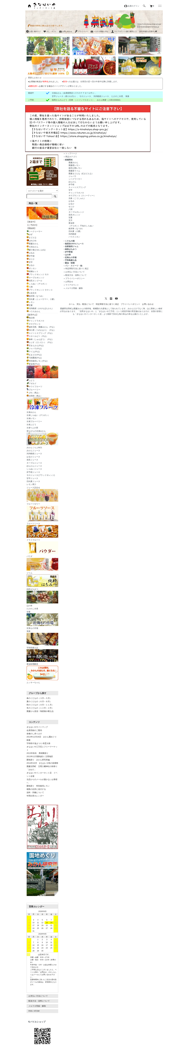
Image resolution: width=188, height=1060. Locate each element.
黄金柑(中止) (34, 364)
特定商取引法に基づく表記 (76, 268)
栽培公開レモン (75, 168)
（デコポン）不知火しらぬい (81, 226)
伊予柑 (71, 184)
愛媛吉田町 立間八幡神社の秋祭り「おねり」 (42, 768)
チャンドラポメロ (76, 193)
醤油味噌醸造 (32, 664)
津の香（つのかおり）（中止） (42, 330)
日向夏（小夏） (75, 231)
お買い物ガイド (35, 31)
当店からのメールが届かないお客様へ (42, 781)
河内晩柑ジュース (101, 96)
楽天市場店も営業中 (146, 31)
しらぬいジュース (34, 469)
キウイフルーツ (35, 386)
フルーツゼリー (33, 504)
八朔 (70, 209)
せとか (71, 206)
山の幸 (68, 255)
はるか (71, 204)
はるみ (71, 201)
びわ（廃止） (34, 393)
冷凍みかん (31, 412)
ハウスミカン (74, 237)
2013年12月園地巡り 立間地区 (40, 756)
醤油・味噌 (70, 263)
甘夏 (70, 217)
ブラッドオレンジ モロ (39, 274)
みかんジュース (33, 450)
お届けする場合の (41, 86)
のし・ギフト (51, 31)
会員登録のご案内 (34, 730)
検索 (28, 740)
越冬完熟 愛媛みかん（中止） (42, 327)
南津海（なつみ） (76, 228)
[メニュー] (160, 6)
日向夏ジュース (33, 481)
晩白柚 (32, 318)
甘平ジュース (32, 478)
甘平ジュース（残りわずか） (64, 96)
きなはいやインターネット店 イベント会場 (42, 774)
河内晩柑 (72, 234)
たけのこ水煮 (117, 96)
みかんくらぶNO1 (34, 447)
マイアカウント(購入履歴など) (125, 31)
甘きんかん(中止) (36, 345)
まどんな (32, 237)
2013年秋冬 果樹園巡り (37, 753)
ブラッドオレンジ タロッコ (40, 290)
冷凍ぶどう (31, 424)
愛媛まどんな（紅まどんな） (81, 173)
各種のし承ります (34, 734)
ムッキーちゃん (33, 682)
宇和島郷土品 (71, 260)
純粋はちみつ (71, 249)
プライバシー (83, 31)
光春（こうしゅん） (77, 198)
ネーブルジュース (34, 463)
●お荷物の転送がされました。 (44, 81)
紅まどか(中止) (35, 355)
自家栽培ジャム (71, 246)
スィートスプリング (77, 187)
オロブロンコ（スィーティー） (82, 195)
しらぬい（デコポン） (38, 284)
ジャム (29, 573)
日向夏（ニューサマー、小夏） (42, 299)
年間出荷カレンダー (35, 796)
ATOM (36, 1011)
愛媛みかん (73, 162)
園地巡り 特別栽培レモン (38, 786)
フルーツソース (33, 523)
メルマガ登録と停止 (101, 31)
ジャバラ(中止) (35, 348)
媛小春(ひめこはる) (37, 250)
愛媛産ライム (74, 171)
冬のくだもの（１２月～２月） (40, 708)
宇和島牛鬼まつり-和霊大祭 (38, 743)
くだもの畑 (70, 241)
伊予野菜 (69, 252)
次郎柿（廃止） (35, 396)
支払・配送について (85, 304)
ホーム (72, 304)
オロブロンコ (34, 324)
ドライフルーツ (33, 540)
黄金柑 (71, 223)
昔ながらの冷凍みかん (36, 431)
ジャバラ (72, 176)
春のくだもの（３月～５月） (39, 698)
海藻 (127, 96)
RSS (30, 1011)
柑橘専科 (69, 160)
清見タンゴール (35, 281)
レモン (32, 302)
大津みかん (33, 247)
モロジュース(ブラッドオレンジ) (41, 475)
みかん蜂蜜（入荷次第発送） (109, 100)
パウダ (29, 556)
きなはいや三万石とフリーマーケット (42, 748)
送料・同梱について (35, 792)
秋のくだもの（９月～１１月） (40, 705)
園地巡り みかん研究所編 (38, 760)
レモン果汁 (31, 484)
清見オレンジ (74, 215)
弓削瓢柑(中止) (35, 358)
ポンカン (32, 268)
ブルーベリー (34, 390)
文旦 (70, 220)
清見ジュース (32, 460)
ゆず (31, 234)
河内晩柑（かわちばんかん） (41, 308)
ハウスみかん (34, 311)
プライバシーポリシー (75, 278)
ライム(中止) (34, 351)
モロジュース (85, 96)
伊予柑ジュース (33, 472)
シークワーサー (75, 179)
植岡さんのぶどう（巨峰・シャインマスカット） (73, 100)
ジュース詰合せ (33, 487)
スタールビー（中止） (38, 336)
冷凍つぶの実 (32, 428)
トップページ (71, 153)
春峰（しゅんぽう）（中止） (41, 339)
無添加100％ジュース (74, 244)
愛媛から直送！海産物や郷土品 (40, 711)
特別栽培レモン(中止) (38, 361)
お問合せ (69, 281)
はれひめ (32, 240)
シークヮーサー (35, 231)
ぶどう (32, 380)
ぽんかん (72, 182)
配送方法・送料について (76, 275)
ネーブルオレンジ (76, 212)
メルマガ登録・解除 (74, 288)
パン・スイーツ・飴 (73, 266)
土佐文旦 (32, 293)
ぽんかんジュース (34, 466)
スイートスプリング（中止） (41, 333)
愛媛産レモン (74, 165)
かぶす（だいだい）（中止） (41, 342)
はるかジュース (33, 457)
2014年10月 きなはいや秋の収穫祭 (42, 763)
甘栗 (28, 612)
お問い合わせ (67, 31)
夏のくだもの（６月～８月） (39, 701)
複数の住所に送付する (36, 789)
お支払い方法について (75, 272)
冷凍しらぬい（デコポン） (38, 415)
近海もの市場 (71, 257)
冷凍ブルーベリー (34, 421)
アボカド (32, 383)
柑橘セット (33, 271)
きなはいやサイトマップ (37, 727)
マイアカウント (72, 285)
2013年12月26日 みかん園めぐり (42, 737)
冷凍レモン (31, 418)
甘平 (70, 190)
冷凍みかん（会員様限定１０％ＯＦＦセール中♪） (73, 93)
